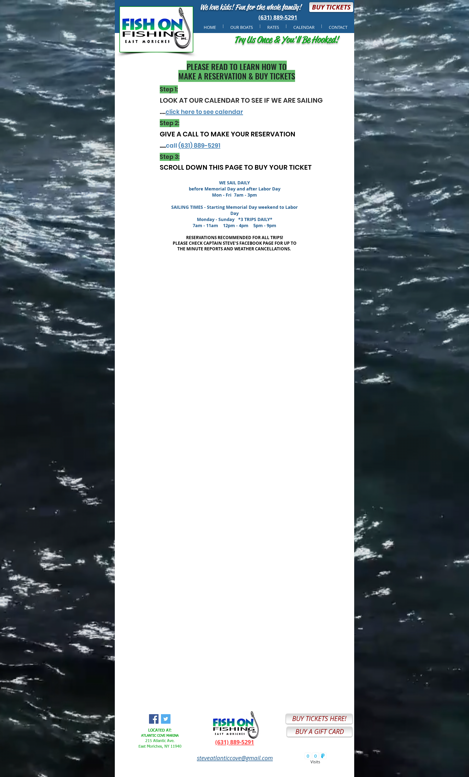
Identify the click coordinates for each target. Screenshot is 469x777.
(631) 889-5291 (199, 146)
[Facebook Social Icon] (154, 719)
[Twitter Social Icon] (166, 719)
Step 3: (170, 157)
